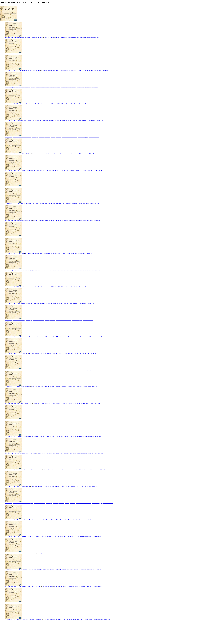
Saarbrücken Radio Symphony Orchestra (84, 37)
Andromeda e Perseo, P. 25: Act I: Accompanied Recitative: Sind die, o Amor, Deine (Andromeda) (22, 70)
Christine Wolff (47, 37)
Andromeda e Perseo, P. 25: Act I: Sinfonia (12, 53)
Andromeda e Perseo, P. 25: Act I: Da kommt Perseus (14, 253)
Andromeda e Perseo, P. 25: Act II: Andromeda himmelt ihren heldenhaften (18, 220)
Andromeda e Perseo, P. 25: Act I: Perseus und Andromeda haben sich (17, 419)
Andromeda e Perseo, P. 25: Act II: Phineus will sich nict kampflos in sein (18, 137)
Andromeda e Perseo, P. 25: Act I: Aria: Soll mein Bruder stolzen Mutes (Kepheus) (20, 586)
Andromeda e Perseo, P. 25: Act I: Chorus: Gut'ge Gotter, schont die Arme (18, 203)
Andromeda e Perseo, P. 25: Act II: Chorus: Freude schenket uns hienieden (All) (19, 536)
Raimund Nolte (58, 37)
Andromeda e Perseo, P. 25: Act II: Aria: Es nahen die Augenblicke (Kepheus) (19, 270)
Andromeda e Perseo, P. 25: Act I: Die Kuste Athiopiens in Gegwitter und (18, 153)
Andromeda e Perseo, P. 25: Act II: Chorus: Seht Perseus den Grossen (17, 236)
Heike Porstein (40, 37)
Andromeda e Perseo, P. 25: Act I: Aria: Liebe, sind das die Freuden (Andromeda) (19, 103)
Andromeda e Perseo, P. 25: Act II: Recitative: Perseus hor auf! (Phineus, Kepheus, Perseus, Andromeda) (23, 469)
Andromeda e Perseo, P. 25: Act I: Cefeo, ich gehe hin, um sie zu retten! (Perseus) (19, 286)
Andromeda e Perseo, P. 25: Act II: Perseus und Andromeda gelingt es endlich (19, 436)
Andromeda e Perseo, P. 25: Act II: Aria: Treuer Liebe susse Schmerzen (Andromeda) (20, 170)
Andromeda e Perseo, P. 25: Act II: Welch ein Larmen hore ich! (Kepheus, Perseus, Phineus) (21, 336)
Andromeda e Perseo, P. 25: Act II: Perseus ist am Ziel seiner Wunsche (17, 87)
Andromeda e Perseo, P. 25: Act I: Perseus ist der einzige (15, 320)
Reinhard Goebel (95, 37)
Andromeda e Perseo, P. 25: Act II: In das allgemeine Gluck (15, 303)
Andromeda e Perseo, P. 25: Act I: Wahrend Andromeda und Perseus (17, 602)
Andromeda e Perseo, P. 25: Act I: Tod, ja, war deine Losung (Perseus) (17, 386)
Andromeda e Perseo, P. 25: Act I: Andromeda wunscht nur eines (16, 519)
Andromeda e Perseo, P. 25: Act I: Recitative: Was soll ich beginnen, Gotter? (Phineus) (20, 453)
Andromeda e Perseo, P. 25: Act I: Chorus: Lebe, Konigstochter (16, 353)
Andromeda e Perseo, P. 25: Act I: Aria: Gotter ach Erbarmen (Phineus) (17, 486)
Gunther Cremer (64, 37)
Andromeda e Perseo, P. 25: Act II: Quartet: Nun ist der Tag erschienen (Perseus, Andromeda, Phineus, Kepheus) (25, 503)
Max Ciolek (52, 37)
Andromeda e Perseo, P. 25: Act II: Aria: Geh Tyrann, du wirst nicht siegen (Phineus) (20, 120)
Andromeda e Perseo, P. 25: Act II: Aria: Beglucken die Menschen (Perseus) (18, 403)
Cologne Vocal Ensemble (72, 37)
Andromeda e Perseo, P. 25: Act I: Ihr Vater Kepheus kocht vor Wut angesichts (19, 569)
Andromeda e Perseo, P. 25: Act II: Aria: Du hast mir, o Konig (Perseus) (18, 37)
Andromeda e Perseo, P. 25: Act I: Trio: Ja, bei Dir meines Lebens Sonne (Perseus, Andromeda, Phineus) (23, 619)
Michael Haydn (35, 37)
